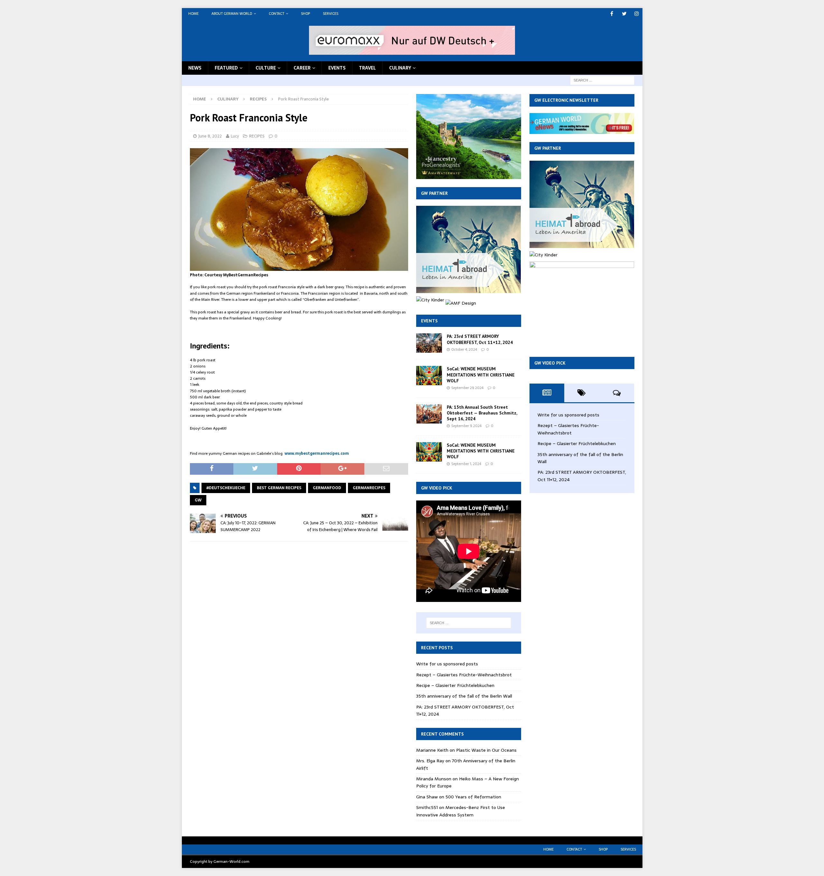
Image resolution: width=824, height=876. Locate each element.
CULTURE (266, 67)
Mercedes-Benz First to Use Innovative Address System (460, 811)
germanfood (327, 488)
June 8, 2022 (210, 136)
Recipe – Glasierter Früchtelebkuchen (455, 685)
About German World (231, 13)
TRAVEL (367, 67)
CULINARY (400, 67)
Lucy (235, 136)
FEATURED (226, 67)
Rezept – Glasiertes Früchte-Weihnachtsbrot (464, 674)
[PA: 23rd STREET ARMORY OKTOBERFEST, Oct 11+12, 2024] (429, 343)
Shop (305, 13)
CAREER (302, 67)
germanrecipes (369, 488)
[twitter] (624, 13)
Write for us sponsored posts (447, 663)
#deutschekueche (225, 488)
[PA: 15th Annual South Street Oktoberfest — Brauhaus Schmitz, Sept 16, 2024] (429, 414)
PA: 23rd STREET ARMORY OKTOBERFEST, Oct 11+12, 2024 (480, 339)
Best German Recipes (279, 488)
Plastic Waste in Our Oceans (486, 750)
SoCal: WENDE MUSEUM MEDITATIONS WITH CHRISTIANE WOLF (481, 374)
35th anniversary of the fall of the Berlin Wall (464, 696)
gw (198, 500)
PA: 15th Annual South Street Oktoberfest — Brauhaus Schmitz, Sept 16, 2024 (482, 413)
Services (330, 13)
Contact (276, 13)
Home (193, 13)
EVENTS (337, 67)
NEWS (194, 67)
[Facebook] (611, 13)
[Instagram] (636, 13)
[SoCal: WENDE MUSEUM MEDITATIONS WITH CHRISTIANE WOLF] (429, 375)
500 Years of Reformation (473, 796)
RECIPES (257, 136)
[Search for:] (602, 79)
